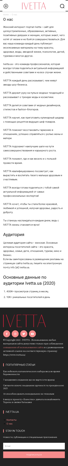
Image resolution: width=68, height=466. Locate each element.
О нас (9, 423)
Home (6, 14)
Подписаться (34, 455)
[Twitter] (23, 333)
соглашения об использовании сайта (23, 347)
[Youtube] (32, 333)
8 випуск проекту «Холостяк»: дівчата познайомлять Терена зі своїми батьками (31, 401)
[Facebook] (6, 333)
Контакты (11, 419)
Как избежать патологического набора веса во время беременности (31, 373)
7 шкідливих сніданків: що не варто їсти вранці (29, 379)
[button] (62, 6)
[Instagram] (15, 333)
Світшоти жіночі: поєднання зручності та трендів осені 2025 (33, 387)
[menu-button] (6, 6)
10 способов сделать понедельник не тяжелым (28, 393)
